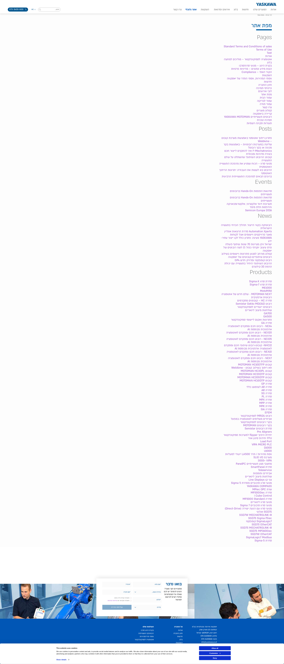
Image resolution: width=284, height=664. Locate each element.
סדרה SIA (266, 409)
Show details (61, 660)
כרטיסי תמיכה (264, 88)
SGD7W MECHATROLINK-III (255, 515)
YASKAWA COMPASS (259, 486)
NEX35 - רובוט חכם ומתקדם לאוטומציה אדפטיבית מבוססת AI (249, 340)
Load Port (266, 441)
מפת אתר (266, 94)
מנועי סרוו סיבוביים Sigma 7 (256, 505)
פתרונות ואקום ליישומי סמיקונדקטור (251, 320)
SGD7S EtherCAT (262, 524)
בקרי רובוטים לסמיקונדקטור (256, 422)
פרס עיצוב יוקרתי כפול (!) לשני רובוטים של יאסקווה (247, 249)
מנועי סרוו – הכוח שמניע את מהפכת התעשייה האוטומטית (245, 165)
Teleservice (265, 470)
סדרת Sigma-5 (263, 540)
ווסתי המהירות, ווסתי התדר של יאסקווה (249, 78)
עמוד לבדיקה (264, 101)
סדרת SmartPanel (261, 467)
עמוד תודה (266, 104)
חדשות (245, 9)
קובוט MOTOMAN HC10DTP (256, 380)
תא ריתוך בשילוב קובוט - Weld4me (251, 368)
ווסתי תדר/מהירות (147, 636)
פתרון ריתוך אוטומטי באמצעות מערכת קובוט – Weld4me (246, 139)
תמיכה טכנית (264, 120)
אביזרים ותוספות (262, 473)
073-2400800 (206, 636)
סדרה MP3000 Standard (257, 499)
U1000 (268, 451)
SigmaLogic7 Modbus (259, 537)
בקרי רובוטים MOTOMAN (257, 425)
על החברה (178, 626)
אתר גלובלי (191, 9)
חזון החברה (265, 85)
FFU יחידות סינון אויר (260, 438)
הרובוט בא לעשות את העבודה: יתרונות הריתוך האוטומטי (245, 171)
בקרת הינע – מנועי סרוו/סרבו (255, 65)
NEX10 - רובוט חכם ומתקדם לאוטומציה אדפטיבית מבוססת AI (249, 353)
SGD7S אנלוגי (264, 512)
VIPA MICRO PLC (262, 444)
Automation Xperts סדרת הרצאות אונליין (248, 231)
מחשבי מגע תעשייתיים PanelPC (254, 464)
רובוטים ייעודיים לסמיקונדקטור (254, 307)
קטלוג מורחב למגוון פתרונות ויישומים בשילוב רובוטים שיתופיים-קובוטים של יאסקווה (246, 255)
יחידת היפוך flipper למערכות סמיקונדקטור (248, 435)
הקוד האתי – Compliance (257, 72)
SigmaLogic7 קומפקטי (259, 521)
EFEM (268, 412)
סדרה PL (267, 396)
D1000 (268, 448)
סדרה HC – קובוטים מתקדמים (254, 300)
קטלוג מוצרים (264, 110)
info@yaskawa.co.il (209, 642)
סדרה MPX (265, 400)
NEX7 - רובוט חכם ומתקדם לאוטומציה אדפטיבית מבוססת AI (250, 359)
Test (269, 53)
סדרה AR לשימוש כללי (259, 387)
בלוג (236, 9)
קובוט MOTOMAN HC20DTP (255, 374)
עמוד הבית (266, 98)
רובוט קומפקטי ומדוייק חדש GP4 (253, 260)
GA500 (267, 316)
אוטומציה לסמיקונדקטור (144, 639)
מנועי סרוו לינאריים (261, 502)
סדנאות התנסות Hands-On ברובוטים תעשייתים (251, 192)
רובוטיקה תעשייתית (146, 633)
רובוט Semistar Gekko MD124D (254, 304)
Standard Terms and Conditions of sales (248, 46)
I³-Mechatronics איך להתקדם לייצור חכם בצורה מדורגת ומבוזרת (248, 152)
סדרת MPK (265, 406)
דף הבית (269, 15)
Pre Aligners (264, 432)
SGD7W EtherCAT (261, 534)
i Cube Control (263, 496)
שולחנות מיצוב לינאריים (258, 310)
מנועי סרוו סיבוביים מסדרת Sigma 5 (251, 483)
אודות (273, 9)
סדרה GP (266, 384)
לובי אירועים (265, 91)
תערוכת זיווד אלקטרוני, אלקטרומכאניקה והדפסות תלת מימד (249, 205)
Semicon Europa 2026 (258, 210)
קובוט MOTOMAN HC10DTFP (255, 364)
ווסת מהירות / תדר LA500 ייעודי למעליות (248, 454)
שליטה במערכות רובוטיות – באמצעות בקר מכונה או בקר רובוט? (248, 146)
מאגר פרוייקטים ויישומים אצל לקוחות (251, 234)
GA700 (268, 313)
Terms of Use (264, 50)
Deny (215, 658)
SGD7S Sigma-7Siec (260, 518)
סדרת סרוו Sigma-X (260, 281)
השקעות (205, 9)
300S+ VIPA (265, 460)
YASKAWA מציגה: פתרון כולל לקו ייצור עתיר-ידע (246, 239)
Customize (213, 653)
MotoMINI (266, 291)
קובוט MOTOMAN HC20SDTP (254, 377)
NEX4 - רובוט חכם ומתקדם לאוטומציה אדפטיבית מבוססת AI (250, 327)
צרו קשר (177, 9)
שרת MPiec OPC (262, 489)
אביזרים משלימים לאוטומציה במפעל (251, 419)
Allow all (215, 648)
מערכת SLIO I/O (262, 457)
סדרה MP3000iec (261, 492)
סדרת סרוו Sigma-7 (261, 284)
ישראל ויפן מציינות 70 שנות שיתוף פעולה (248, 244)
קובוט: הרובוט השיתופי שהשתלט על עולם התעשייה (248, 158)
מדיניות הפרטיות (112, 601)
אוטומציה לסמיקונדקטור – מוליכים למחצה (248, 59)
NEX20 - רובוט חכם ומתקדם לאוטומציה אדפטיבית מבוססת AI (249, 334)
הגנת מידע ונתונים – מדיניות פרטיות (251, 69)
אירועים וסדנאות (222, 9)
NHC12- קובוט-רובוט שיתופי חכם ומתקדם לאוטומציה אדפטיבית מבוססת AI (248, 347)
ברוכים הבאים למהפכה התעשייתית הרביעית (247, 176)
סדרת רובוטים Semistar (258, 428)
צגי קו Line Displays (260, 480)
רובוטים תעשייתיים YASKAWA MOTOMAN (248, 117)
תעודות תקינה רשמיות (259, 123)
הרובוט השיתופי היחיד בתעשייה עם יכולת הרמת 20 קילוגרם (248, 265)
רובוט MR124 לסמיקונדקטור (256, 416)
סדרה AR (266, 390)
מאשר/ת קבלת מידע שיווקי (121, 598)
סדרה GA (266, 323)
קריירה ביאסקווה (262, 114)
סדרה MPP (265, 403)
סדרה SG (266, 393)
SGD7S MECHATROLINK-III (256, 528)
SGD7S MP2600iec (260, 531)
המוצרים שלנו (259, 9)
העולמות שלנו (148, 626)
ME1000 (267, 288)
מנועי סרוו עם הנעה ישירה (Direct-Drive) (248, 508)
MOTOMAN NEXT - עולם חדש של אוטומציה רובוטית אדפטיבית (246, 295)
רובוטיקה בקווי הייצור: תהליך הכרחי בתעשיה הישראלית (246, 226)
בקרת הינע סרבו (147, 630)
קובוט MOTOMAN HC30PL (256, 371)
